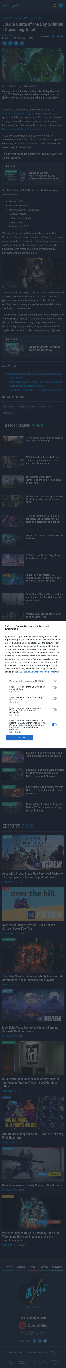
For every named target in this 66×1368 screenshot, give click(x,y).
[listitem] (33, 681)
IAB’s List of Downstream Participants (37, 672)
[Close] (60, 627)
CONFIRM (19, 738)
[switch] (54, 687)
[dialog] (33, 684)
